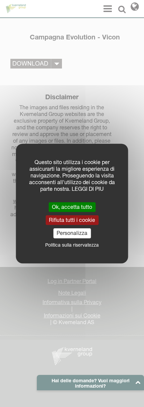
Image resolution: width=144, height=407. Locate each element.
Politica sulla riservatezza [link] (72, 245)
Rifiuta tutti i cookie (72, 220)
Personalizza (72, 233)
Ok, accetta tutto (72, 207)
